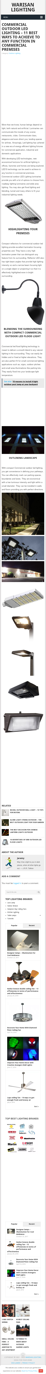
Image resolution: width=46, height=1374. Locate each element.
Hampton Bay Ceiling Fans (16, 909)
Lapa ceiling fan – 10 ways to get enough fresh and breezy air (27, 1285)
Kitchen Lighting (13, 912)
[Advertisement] (30, 72)
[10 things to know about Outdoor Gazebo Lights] (23, 1330)
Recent (32, 925)
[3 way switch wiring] (8, 1310)
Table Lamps (11, 915)
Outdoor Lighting (14, 53)
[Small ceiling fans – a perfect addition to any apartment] (8, 1330)
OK (41, 1371)
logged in (17, 883)
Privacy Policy (28, 1363)
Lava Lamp (11, 903)
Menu (5, 17)
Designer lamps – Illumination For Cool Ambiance (25, 1232)
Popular (14, 925)
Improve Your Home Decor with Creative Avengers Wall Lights (27, 1272)
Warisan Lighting (23, 7)
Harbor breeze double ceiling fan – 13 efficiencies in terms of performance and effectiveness (22, 991)
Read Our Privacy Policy (29, 1371)
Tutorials (10, 918)
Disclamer (15, 1363)
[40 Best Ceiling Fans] (23, 1310)
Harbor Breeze (12, 906)
